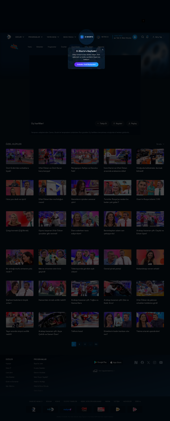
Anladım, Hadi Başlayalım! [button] (86, 64)
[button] (102, 49)
